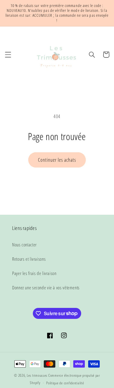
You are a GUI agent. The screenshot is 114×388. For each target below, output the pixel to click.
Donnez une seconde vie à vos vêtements (46, 287)
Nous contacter (24, 245)
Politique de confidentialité (65, 383)
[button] (8, 55)
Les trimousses (37, 375)
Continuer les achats (57, 160)
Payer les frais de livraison (34, 273)
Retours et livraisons (29, 259)
